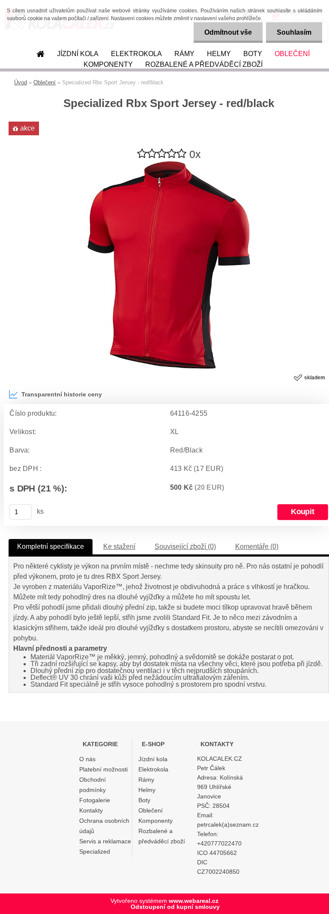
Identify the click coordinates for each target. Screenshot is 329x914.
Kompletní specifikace (50, 546)
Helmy (219, 53)
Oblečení (292, 53)
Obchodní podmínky (92, 784)
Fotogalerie (94, 800)
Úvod (20, 82)
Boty (252, 53)
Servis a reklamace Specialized (105, 846)
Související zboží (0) (185, 546)
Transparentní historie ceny (61, 394)
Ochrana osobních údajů (104, 825)
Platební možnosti (103, 769)
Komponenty (108, 64)
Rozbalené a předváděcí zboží (204, 64)
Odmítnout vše (228, 32)
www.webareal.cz (193, 900)
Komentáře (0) (256, 546)
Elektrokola (136, 53)
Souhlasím (294, 32)
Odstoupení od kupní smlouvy (175, 906)
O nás (87, 759)
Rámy (184, 53)
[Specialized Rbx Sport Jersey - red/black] (169, 164)
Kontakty (91, 810)
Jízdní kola (78, 53)
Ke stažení (119, 546)
